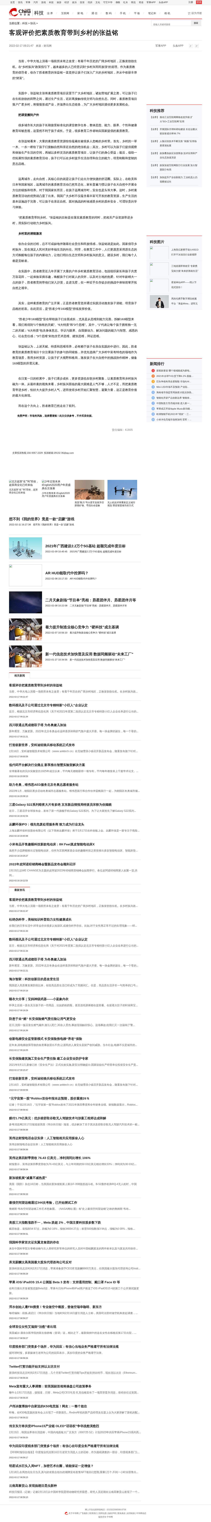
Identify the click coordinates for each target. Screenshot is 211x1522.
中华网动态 (141, 1513)
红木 (125, 2)
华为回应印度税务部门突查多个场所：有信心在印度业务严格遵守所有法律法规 (64, 1446)
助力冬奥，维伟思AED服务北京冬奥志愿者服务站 (43, 784)
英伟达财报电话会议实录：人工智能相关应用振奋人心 (46, 1138)
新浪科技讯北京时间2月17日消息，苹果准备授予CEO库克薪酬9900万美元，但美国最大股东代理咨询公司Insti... (74, 1268)
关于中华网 (73, 1513)
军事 (28, 2)
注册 (190, 2)
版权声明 (112, 1513)
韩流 (133, 2)
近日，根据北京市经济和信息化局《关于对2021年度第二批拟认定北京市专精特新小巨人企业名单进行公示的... (73, 711)
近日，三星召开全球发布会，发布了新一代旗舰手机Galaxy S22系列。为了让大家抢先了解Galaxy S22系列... (72, 810)
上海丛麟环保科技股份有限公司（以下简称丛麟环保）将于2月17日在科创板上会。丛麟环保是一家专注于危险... (74, 830)
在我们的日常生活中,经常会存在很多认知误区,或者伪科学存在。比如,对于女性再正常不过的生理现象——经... (73, 925)
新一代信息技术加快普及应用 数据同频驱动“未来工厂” (89, 654)
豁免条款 (121, 1513)
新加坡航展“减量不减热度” (28, 1178)
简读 (141, 2)
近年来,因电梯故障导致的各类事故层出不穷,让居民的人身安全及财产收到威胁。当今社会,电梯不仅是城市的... (73, 1045)
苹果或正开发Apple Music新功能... (174, 408)
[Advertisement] (65, 471)
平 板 (137, 13)
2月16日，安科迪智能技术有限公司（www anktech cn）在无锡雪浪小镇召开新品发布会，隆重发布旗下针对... (73, 751)
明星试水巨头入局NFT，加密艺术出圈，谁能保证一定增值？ (51, 1466)
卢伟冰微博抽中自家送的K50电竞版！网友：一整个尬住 (48, 1406)
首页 (12, 2)
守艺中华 (107, 2)
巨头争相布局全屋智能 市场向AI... (173, 381)
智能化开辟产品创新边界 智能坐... (173, 397)
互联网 (65, 13)
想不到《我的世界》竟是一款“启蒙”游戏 (41, 519)
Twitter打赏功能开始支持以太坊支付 (34, 1366)
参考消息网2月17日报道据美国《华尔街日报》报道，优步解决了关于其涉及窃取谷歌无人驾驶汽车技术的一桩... (74, 1124)
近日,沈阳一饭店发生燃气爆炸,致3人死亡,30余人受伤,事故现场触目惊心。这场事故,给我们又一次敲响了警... (72, 1025)
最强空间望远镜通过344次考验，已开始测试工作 (43, 1202)
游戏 (43, 2)
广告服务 (84, 1513)
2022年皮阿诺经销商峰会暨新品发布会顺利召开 (42, 864)
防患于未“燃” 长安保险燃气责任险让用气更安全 (42, 1019)
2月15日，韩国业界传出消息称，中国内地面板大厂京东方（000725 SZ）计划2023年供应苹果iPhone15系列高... (75, 1432)
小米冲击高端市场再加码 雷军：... (173, 419)
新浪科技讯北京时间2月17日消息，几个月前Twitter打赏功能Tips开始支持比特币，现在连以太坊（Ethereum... (73, 1372)
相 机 (167, 13)
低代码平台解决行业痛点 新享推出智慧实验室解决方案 (47, 765)
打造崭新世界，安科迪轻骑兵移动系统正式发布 (42, 745)
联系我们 (93, 1513)
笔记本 (152, 13)
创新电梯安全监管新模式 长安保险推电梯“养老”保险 (45, 1038)
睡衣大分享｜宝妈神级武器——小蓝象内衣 (39, 999)
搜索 (196, 23)
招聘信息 (103, 1513)
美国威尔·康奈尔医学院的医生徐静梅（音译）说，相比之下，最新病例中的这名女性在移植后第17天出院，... (72, 1333)
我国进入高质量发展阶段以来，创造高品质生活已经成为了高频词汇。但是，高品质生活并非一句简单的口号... (73, 985)
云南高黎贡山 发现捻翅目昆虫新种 (33, 1485)
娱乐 (74, 2)
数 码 (109, 13)
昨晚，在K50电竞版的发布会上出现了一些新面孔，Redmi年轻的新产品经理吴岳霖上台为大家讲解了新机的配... (74, 1412)
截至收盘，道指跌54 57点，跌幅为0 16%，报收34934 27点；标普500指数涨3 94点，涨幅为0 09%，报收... (72, 1228)
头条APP (163, 2)
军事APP (151, 2)
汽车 (35, 2)
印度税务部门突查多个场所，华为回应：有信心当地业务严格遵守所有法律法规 (64, 1346)
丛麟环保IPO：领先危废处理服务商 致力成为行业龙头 (46, 824)
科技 (51, 2)
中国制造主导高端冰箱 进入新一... (173, 403)
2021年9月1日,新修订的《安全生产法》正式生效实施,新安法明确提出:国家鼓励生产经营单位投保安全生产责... (73, 1064)
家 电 (80, 13)
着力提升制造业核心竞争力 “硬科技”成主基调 (82, 627)
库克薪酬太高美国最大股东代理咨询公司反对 (40, 1262)
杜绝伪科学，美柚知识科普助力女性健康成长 (40, 919)
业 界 (50, 13)
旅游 (59, 2)
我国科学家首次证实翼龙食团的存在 (34, 1242)
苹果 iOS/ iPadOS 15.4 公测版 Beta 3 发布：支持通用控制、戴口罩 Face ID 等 (64, 1282)
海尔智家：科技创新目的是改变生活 (34, 979)
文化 (97, 2)
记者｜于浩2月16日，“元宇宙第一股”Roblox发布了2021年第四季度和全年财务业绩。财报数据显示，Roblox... (73, 1104)
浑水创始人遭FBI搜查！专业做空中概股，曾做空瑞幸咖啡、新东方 (55, 1307)
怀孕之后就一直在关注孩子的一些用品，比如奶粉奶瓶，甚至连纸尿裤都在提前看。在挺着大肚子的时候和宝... (73, 1005)
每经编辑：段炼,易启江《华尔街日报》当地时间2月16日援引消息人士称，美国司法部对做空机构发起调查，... (73, 1313)
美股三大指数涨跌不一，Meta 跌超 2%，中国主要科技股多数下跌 (55, 1222)
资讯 (20, 2)
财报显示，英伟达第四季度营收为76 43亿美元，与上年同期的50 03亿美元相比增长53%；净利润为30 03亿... (72, 1164)
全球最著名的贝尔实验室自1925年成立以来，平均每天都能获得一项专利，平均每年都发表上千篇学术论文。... (73, 771)
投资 (82, 2)
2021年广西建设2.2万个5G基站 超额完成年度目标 (85, 546)
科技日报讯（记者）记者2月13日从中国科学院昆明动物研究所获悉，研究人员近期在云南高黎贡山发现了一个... (74, 1492)
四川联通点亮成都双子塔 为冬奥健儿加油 (37, 725)
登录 (199, 2)
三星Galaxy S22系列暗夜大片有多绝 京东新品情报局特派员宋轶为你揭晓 (60, 804)
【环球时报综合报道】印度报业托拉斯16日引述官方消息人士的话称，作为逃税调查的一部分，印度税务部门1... (74, 1452)
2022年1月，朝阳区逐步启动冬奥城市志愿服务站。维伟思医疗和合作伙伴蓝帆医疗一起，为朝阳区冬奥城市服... (74, 791)
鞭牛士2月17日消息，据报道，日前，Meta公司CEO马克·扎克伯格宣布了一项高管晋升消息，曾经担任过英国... (74, 1392)
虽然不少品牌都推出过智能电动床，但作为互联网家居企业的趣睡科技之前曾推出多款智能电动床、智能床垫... (73, 850)
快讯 (33, 23)
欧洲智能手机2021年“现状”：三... (173, 414)
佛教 (118, 2)
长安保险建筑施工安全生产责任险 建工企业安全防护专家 (48, 1058)
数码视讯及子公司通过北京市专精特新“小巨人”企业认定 (48, 705)
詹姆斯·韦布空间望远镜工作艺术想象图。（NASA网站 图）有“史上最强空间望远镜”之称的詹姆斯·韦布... (70, 1208)
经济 (66, 2)
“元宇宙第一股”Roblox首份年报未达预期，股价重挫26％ (49, 1098)
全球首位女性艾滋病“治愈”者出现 (32, 1326)
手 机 (123, 13)
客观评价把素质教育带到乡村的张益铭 (35, 685)
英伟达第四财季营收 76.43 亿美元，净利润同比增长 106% (49, 1158)
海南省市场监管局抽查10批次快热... (174, 392)
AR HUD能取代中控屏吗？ (67, 573)
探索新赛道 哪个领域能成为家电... (173, 370)
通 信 (94, 13)
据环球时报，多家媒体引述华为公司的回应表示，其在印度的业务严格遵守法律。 (56, 1352)
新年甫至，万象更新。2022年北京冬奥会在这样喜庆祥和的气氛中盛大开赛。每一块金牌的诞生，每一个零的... (73, 731)
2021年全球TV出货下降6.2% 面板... (174, 376)
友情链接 (131, 1513)
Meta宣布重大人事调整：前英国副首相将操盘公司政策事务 (50, 1386)
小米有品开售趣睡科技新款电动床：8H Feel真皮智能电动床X (52, 844)
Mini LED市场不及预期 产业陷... (172, 387)
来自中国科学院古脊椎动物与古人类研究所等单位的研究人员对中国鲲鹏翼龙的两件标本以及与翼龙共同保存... (73, 1248)
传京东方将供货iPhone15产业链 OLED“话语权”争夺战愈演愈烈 (54, 1426)
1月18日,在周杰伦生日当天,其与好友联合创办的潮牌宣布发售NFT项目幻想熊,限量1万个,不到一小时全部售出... (73, 1472)
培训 (90, 2)
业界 (154, 117)
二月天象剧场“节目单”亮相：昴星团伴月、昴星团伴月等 (90, 600)
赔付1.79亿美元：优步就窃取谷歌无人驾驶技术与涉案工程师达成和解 (57, 1118)
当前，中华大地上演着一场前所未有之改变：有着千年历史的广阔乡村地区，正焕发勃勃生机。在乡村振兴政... (73, 691)
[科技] (20, 12)
